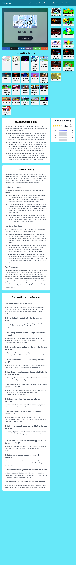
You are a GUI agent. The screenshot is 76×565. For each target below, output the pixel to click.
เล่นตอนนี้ (37, 3)
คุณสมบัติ (52, 3)
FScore (68, 3)
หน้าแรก (31, 3)
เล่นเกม (26, 38)
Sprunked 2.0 (60, 3)
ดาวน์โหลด (45, 3)
